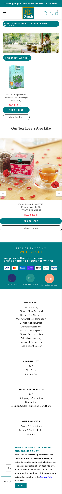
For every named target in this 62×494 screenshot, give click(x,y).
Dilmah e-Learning (31, 338)
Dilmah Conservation (31, 322)
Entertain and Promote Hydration (25, 23)
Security (31, 434)
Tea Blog (31, 370)
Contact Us (31, 374)
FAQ (31, 394)
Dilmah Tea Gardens (31, 315)
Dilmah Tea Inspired (31, 330)
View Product (16, 117)
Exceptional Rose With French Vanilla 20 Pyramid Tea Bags (30, 207)
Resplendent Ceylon (31, 346)
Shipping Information (31, 398)
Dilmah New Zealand (31, 311)
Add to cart (16, 110)
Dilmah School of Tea (31, 334)
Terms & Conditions (31, 426)
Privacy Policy (46, 477)
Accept (21, 485)
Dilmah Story (31, 307)
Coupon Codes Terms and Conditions (31, 406)
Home (6, 23)
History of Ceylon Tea (31, 342)
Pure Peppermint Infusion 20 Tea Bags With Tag (16, 97)
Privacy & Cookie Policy (31, 430)
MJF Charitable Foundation (31, 318)
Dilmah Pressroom (31, 326)
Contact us (31, 402)
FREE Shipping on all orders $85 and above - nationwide (30, 3)
